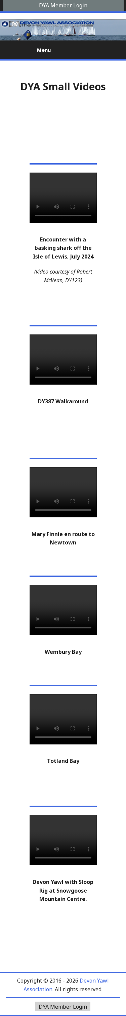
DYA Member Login (63, 5)
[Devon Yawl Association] (12, 49)
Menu (43, 49)
